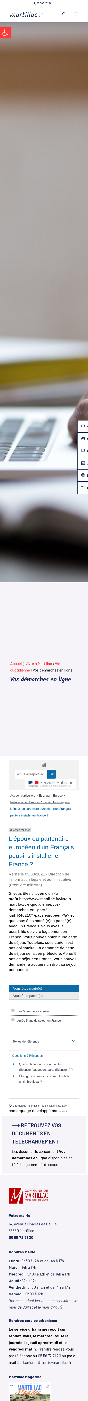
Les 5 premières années (33, 1011)
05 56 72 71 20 (49, 1355)
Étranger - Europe (51, 795)
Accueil (16, 663)
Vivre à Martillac (38, 663)
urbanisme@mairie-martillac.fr (45, 1362)
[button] (5, 32)
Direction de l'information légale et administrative (40, 1105)
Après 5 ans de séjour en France (38, 1020)
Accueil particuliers (23, 795)
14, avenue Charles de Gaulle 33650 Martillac (33, 1230)
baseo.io (63, 1111)
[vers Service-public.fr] (50, 784)
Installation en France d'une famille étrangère (40, 802)
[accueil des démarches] (44, 765)
